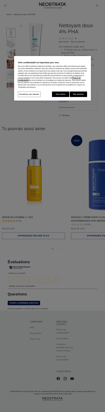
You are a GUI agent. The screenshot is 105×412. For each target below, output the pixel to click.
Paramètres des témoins (29, 94)
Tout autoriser (78, 94)
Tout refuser (60, 94)
